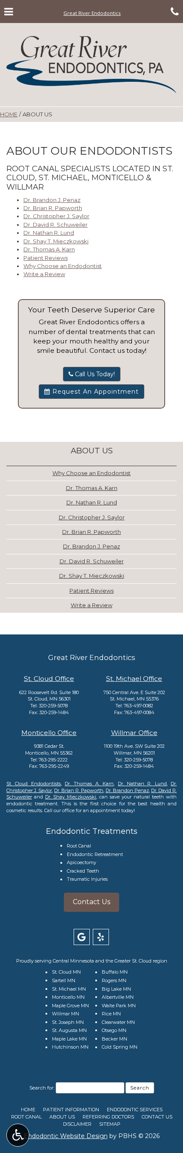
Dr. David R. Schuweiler (55, 224)
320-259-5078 (53, 706)
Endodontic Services (135, 1110)
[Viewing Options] (17, 1135)
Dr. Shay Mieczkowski (70, 797)
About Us (92, 450)
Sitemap (109, 1124)
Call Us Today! (94, 374)
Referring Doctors (108, 1117)
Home (8, 114)
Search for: (41, 1088)
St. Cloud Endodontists (33, 784)
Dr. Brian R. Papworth (52, 208)
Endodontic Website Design (66, 1136)
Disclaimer (77, 1124)
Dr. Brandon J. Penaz (51, 199)
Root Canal (79, 846)
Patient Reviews (45, 257)
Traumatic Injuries (87, 879)
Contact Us (91, 902)
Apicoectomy (81, 862)
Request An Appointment (94, 391)
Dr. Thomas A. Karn (49, 249)
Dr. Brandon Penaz (127, 790)
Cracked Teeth (83, 871)
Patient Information (71, 1110)
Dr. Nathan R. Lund (48, 232)
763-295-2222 (53, 760)
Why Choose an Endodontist (62, 265)
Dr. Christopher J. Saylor (56, 216)
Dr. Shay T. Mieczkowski (56, 241)
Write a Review (44, 274)
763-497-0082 (138, 706)
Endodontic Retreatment (95, 854)
